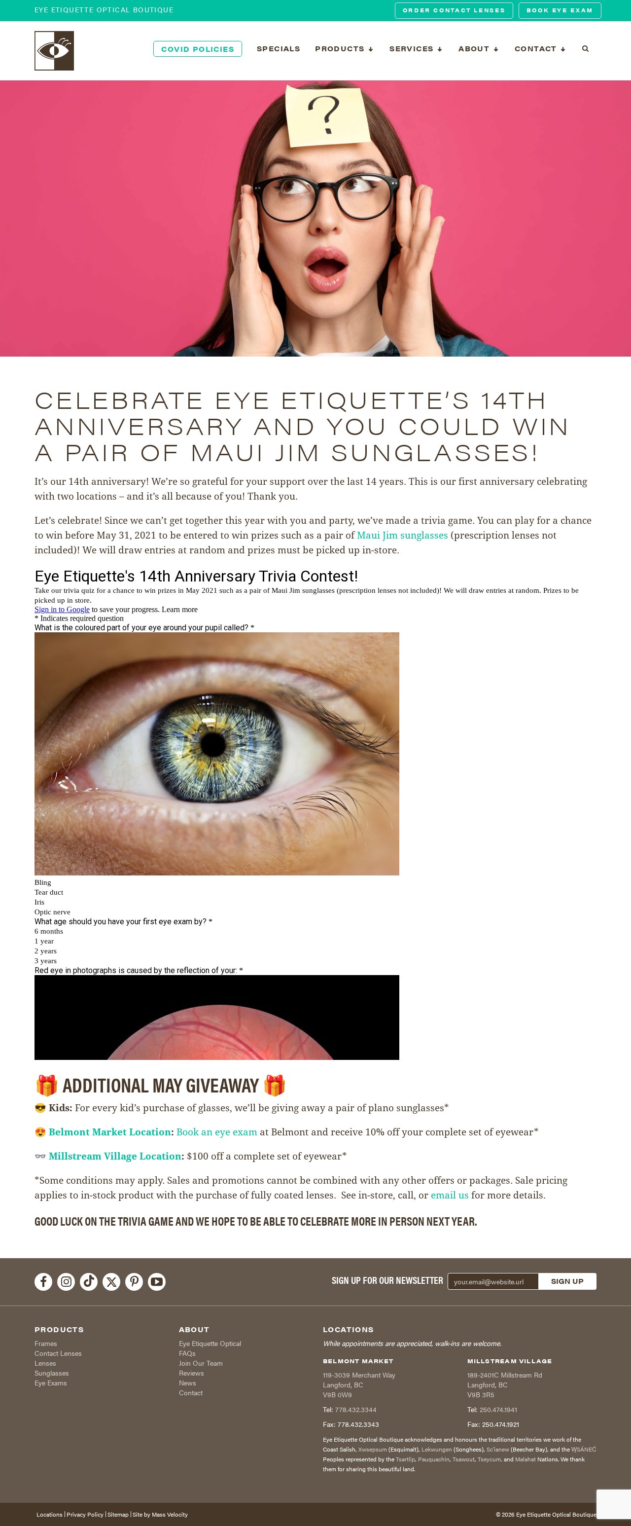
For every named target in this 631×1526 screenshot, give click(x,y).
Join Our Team (201, 1363)
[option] (315, 218)
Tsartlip (405, 1459)
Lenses (45, 1363)
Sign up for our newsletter (387, 1280)
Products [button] (341, 48)
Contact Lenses (58, 1353)
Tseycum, (490, 1459)
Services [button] (412, 48)
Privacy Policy (85, 1514)
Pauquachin (434, 1459)
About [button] (475, 48)
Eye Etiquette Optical (210, 1343)
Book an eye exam (216, 1131)
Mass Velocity (170, 1514)
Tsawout (464, 1459)
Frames (46, 1343)
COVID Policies (197, 49)
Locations (49, 1514)
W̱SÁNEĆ (583, 1449)
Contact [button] (537, 48)
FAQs (187, 1353)
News (187, 1382)
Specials (278, 48)
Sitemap (118, 1514)
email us (450, 1195)
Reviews (191, 1373)
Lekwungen (436, 1449)
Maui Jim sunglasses (404, 535)
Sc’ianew (498, 1449)
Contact (191, 1392)
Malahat (525, 1459)
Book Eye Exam (560, 10)
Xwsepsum (372, 1449)
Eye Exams (51, 1382)
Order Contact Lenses (454, 10)
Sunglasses (52, 1373)
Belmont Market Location (110, 1131)
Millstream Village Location (115, 1156)
